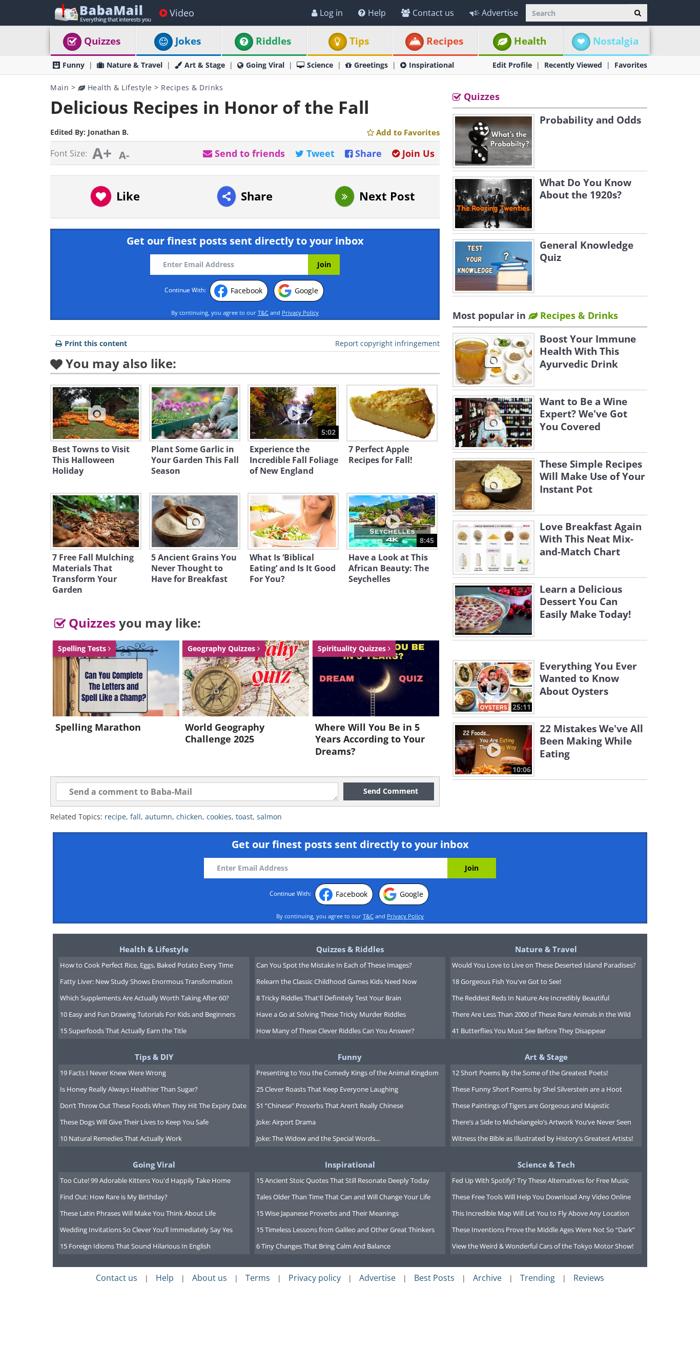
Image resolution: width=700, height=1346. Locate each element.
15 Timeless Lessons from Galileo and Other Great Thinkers (345, 1229)
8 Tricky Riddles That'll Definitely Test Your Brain (328, 997)
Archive (487, 1277)
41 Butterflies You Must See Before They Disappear (529, 1030)
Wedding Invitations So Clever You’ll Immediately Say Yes (146, 1229)
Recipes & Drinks (192, 87)
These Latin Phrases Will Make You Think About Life (138, 1213)
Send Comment (390, 791)
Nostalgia (616, 41)
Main (59, 87)
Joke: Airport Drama (286, 1122)
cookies (219, 816)
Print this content (96, 343)
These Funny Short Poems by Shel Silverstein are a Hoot (537, 1089)
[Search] (637, 13)
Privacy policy (315, 1277)
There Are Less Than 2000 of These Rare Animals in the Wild (541, 1014)
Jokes (188, 41)
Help (377, 12)
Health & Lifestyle (118, 87)
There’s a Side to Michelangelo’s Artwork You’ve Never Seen (541, 1122)
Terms (257, 1277)
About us (209, 1277)
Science (320, 65)
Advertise (500, 12)
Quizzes (102, 41)
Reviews (588, 1277)
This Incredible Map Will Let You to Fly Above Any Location (540, 1213)
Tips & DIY (154, 1057)
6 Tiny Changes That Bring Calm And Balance (323, 1246)
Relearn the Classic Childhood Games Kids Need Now (336, 981)
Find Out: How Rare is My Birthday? (114, 1196)
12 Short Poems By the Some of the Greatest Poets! (530, 1072)
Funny (74, 65)
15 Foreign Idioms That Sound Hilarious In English (135, 1246)
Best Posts (434, 1277)
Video (182, 13)
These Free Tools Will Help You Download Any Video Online (541, 1196)
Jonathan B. (108, 132)
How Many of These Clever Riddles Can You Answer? (335, 1030)
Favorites (630, 65)
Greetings (371, 65)
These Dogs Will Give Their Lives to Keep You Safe (134, 1122)
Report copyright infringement (387, 343)
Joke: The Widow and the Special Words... (318, 1138)
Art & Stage (204, 65)
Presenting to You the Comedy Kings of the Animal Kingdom (347, 1072)
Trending (537, 1277)
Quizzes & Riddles (350, 949)
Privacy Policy (300, 312)
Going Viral (265, 65)
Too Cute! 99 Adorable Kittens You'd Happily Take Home (145, 1180)
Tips (359, 41)
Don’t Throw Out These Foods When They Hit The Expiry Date (153, 1105)
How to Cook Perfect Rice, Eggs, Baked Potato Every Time (146, 965)
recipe (115, 816)
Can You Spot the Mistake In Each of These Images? (334, 965)
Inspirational (431, 65)
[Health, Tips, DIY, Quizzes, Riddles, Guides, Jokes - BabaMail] (102, 12)
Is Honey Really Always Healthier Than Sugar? (129, 1089)
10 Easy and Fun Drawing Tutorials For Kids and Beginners (147, 1014)
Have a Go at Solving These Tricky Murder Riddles (331, 1014)
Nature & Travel (134, 65)
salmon (269, 816)
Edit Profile (512, 65)
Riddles (273, 41)
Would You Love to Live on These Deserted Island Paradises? (544, 965)
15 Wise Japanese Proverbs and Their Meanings (327, 1213)
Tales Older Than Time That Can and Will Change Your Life (343, 1196)
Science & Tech (546, 1164)
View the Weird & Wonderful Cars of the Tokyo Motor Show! (542, 1246)
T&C (263, 312)
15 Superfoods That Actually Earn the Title (123, 1030)
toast (244, 816)
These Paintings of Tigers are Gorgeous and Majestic (530, 1105)
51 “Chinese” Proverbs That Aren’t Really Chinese (329, 1105)
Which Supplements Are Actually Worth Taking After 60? (144, 997)
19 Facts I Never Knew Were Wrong (113, 1072)
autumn (158, 816)
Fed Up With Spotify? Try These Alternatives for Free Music (540, 1180)
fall (135, 816)
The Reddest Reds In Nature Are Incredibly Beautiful (530, 997)
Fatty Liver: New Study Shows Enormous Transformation (146, 981)
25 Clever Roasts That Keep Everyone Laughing (327, 1089)
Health (530, 41)
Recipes (444, 41)
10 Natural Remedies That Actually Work (121, 1138)
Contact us (433, 12)
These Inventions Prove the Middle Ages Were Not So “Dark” (543, 1229)
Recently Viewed (573, 65)
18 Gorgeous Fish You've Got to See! (506, 981)
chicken (189, 816)
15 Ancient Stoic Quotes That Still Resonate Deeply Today (342, 1180)
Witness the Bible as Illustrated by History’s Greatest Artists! (542, 1138)
